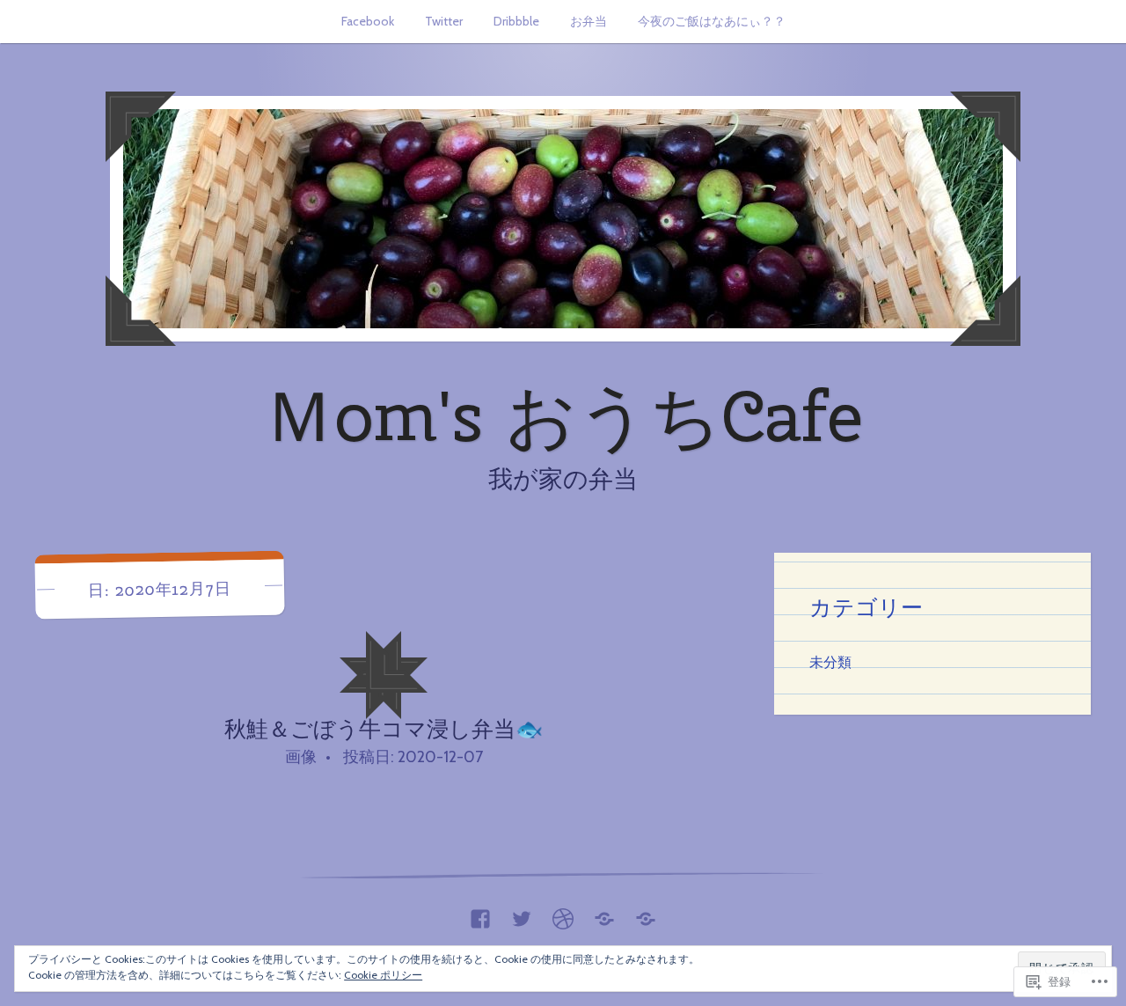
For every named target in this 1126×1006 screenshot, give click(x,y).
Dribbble (516, 21)
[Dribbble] (563, 914)
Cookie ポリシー (383, 974)
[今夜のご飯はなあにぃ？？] (645, 914)
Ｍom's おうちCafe (563, 415)
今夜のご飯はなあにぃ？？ (712, 21)
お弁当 (588, 21)
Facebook (367, 21)
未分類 (830, 662)
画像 (301, 757)
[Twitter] (521, 914)
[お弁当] (604, 914)
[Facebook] (480, 914)
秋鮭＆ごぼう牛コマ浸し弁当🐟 (383, 729)
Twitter (444, 21)
